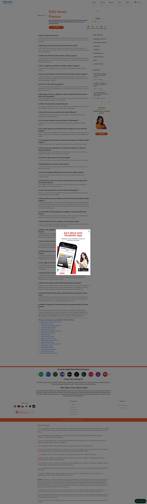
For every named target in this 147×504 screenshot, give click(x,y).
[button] (89, 231)
